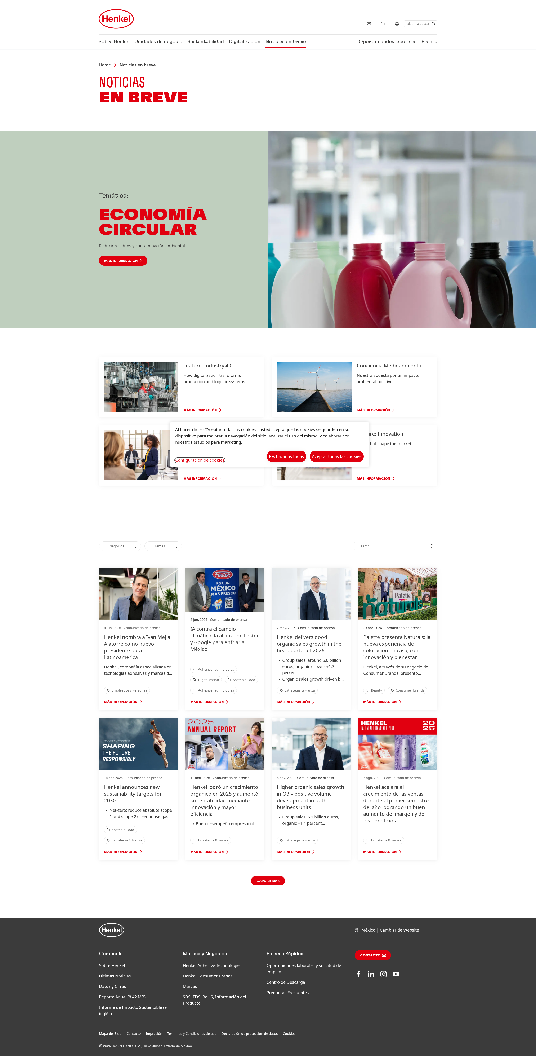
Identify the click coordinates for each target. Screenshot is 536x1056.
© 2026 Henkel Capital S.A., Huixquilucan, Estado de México (145, 1046)
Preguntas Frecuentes (288, 992)
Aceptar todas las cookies (336, 456)
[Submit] (433, 24)
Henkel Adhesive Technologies (212, 965)
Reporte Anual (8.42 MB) (122, 997)
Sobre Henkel (114, 42)
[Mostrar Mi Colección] (383, 24)
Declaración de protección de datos (250, 1033)
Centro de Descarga (286, 982)
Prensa (429, 42)
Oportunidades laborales (387, 42)
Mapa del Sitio (110, 1033)
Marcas (190, 986)
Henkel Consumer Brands (208, 976)
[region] (269, 444)
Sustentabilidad (205, 42)
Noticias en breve (285, 42)
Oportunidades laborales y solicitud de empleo (304, 969)
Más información (121, 260)
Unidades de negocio (158, 42)
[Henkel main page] (116, 18)
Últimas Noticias (115, 976)
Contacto (370, 955)
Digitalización (244, 42)
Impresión (154, 1033)
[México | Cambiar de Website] (397, 24)
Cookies (289, 1033)
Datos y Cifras (112, 986)
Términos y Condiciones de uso (191, 1033)
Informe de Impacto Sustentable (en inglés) (134, 1010)
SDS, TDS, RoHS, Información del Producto (214, 1000)
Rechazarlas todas (286, 456)
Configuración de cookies (199, 460)
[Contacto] (369, 24)
